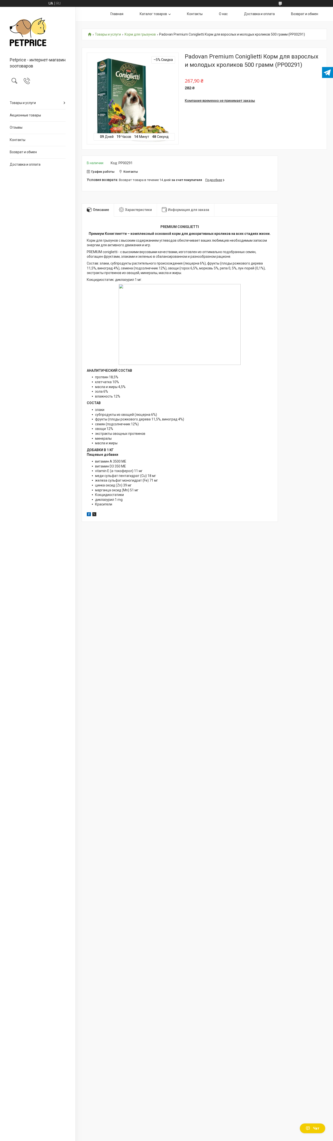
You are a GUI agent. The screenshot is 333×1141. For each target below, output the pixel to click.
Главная (116, 14)
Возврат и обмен (23, 152)
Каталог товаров (153, 14)
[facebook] (89, 515)
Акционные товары (25, 115)
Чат (316, 1128)
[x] (94, 515)
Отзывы (16, 127)
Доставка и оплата (25, 164)
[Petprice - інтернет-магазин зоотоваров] (38, 32)
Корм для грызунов (140, 34)
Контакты (17, 140)
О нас (223, 14)
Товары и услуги (23, 103)
